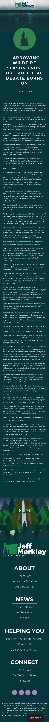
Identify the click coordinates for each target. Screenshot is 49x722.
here (44, 715)
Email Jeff (24, 644)
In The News (24, 612)
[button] (24, 11)
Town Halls (25, 669)
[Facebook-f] (14, 692)
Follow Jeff (24, 680)
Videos (24, 617)
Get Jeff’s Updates (24, 675)
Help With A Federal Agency (24, 638)
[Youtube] (27, 692)
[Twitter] (34, 692)
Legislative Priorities (25, 581)
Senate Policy (18, 703)
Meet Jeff (24, 575)
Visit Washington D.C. (24, 649)
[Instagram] (21, 692)
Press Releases (24, 607)
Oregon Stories (24, 586)
